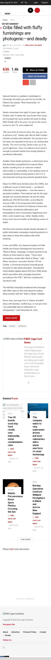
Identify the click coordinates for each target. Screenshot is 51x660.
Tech (35, 414)
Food (10, 414)
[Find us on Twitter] (4, 647)
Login (35, 3)
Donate (8, 635)
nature (12, 326)
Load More (25, 539)
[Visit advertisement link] (25, 574)
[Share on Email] (26, 82)
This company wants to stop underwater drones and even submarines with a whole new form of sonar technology (39, 436)
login (11, 549)
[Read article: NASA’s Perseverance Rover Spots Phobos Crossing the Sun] (13, 486)
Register (44, 3)
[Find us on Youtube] (7, 647)
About (5, 632)
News (7, 52)
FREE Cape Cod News (33, 45)
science (22, 326)
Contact (43, 632)
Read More (11, 318)
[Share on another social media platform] (33, 82)
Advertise (15, 632)
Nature (11, 490)
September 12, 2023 (10, 49)
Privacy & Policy (29, 632)
